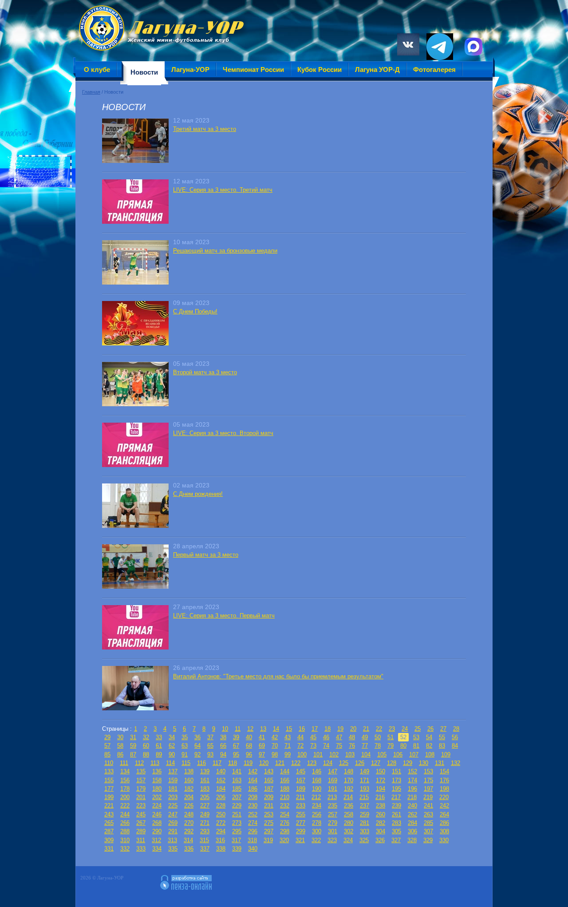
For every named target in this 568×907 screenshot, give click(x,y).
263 (428, 814)
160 (188, 780)
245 (141, 814)
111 (124, 763)
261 (396, 814)
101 (318, 754)
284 (412, 823)
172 (380, 780)
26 (430, 728)
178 (125, 788)
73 (313, 745)
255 (300, 814)
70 (275, 745)
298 (284, 831)
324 (348, 840)
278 (316, 823)
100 (302, 754)
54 (429, 737)
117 (217, 763)
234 (316, 805)
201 (141, 797)
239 (396, 805)
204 (188, 797)
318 (252, 840)
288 (125, 831)
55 (442, 737)
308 (444, 831)
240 (412, 805)
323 (332, 840)
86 (120, 754)
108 (429, 754)
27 (443, 728)
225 (173, 805)
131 (439, 763)
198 (444, 788)
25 (417, 728)
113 (154, 763)
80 (403, 745)
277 (300, 823)
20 (353, 728)
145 (300, 771)
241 (428, 805)
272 (220, 823)
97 (262, 754)
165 (268, 780)
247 (173, 814)
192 (348, 788)
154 (444, 771)
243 (109, 814)
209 (268, 797)
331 (109, 848)
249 (204, 814)
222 (125, 805)
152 (412, 771)
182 (188, 788)
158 (157, 780)
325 (364, 840)
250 (220, 814)
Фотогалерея (434, 69)
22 (379, 728)
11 (238, 728)
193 (364, 788)
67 (236, 745)
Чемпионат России (253, 69)
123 (311, 763)
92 (197, 754)
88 (146, 754)
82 (429, 745)
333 (141, 848)
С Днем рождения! (198, 494)
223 (141, 805)
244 (125, 814)
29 (107, 737)
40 (249, 737)
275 (268, 823)
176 (444, 780)
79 (390, 745)
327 (396, 840)
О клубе (97, 69)
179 (141, 788)
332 (125, 848)
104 (366, 754)
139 (204, 771)
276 (284, 823)
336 (188, 848)
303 (364, 831)
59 (133, 745)
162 (220, 780)
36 (197, 737)
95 (236, 754)
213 (332, 797)
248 (188, 814)
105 (382, 754)
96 (249, 754)
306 (412, 831)
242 (444, 805)
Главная (91, 92)
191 (332, 788)
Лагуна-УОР (190, 69)
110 (108, 763)
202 (157, 797)
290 (157, 831)
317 (236, 840)
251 (236, 814)
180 (157, 788)
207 (236, 797)
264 (444, 814)
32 (146, 737)
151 (396, 771)
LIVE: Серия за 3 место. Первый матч (224, 615)
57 (107, 745)
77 (365, 745)
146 (316, 771)
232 (284, 805)
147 (332, 771)
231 (268, 805)
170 (348, 780)
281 (364, 823)
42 (275, 737)
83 (442, 745)
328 (412, 840)
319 (268, 840)
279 (332, 823)
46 (326, 737)
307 (428, 831)
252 (252, 814)
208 (252, 797)
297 (268, 831)
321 (300, 840)
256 (316, 814)
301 (332, 831)
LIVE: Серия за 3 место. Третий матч (222, 189)
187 (268, 788)
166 (284, 780)
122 (295, 763)
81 (416, 745)
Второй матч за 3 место (205, 372)
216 (380, 797)
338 (220, 848)
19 (340, 728)
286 (444, 823)
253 (268, 814)
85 (107, 754)
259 (364, 814)
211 (300, 797)
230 (252, 805)
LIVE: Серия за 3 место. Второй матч (223, 433)
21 (366, 728)
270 (188, 823)
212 (316, 797)
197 (428, 788)
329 (428, 840)
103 (350, 754)
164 (252, 780)
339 (236, 848)
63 (184, 745)
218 (412, 797)
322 (316, 840)
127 (375, 763)
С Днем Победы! (195, 311)
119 (248, 763)
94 (223, 754)
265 (109, 823)
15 (289, 728)
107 (413, 754)
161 (204, 780)
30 (120, 737)
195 (396, 788)
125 (343, 763)
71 (287, 745)
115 (185, 763)
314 (188, 840)
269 (173, 823)
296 (252, 831)
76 (352, 745)
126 (359, 763)
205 (204, 797)
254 (284, 814)
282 (380, 823)
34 (172, 737)
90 (172, 754)
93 (210, 754)
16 (302, 728)
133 (109, 771)
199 (109, 797)
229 (236, 805)
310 (125, 840)
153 (428, 771)
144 (284, 771)
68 (249, 745)
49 (365, 737)
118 (232, 763)
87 (133, 754)
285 (428, 823)
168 (316, 780)
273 (236, 823)
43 (287, 737)
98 (275, 754)
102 (334, 754)
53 (416, 737)
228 (220, 805)
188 (284, 788)
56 (455, 737)
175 (428, 780)
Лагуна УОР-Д (377, 69)
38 (223, 737)
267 (141, 823)
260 (380, 814)
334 (157, 848)
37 (210, 737)
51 (390, 737)
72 (300, 745)
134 (125, 771)
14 (276, 728)
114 (170, 763)
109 (445, 754)
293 (204, 831)
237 (364, 805)
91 (184, 754)
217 (396, 797)
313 (172, 840)
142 (252, 771)
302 (348, 831)
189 (300, 788)
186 (252, 788)
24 (405, 728)
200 (125, 797)
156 (125, 780)
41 (262, 737)
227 (204, 805)
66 (223, 745)
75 (339, 745)
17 (315, 728)
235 (332, 805)
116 (201, 763)
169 (332, 780)
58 (120, 745)
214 (348, 797)
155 (109, 780)
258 (348, 814)
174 (412, 780)
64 (197, 745)
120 (263, 763)
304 (380, 831)
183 (204, 788)
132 (455, 763)
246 (157, 814)
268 (157, 823)
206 (220, 797)
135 (141, 771)
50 (378, 737)
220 (444, 797)
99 (287, 754)
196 (412, 788)
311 (140, 840)
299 (300, 831)
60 (146, 745)
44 (300, 737)
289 (141, 831)
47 (339, 737)
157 (141, 780)
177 (109, 788)
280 (348, 823)
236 (348, 805)
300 (316, 831)
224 (157, 805)
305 (396, 831)
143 (268, 771)
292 (188, 831)
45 (313, 737)
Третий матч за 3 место (204, 129)
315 (204, 840)
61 (159, 745)
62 (172, 745)
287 (109, 831)
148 (348, 771)
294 (220, 831)
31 (133, 737)
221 (109, 805)
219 (428, 797)
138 (188, 771)
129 (407, 763)
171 (364, 780)
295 (236, 831)
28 (456, 728)
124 (327, 763)
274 (252, 823)
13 (263, 728)
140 (220, 771)
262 (412, 814)
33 (159, 737)
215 (364, 797)
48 (352, 737)
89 (159, 754)
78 (378, 745)
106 (397, 754)
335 (173, 848)
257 (332, 814)
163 (236, 780)
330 (444, 840)
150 (380, 771)
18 (327, 728)
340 (252, 848)
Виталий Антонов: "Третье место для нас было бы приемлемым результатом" (278, 676)
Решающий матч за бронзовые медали (225, 250)
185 (236, 788)
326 (380, 840)
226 (188, 805)
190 (316, 788)
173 (396, 780)
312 (156, 840)
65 (210, 745)
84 (455, 745)
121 (279, 763)
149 (364, 771)
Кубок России (319, 69)
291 (173, 831)
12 (250, 728)
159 (173, 780)
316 (220, 840)
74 (326, 745)
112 (139, 763)
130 (423, 763)
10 (225, 728)
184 (220, 788)
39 (236, 737)
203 (173, 797)
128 (391, 763)
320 (284, 840)
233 (300, 805)
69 (262, 745)
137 (173, 771)
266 (125, 823)
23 (392, 728)
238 (380, 805)
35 (184, 737)
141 (236, 771)
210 (284, 797)
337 (204, 848)
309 (109, 840)
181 (173, 788)
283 (396, 823)
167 (300, 780)
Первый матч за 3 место (205, 554)
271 (204, 823)
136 (157, 771)
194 (380, 788)
